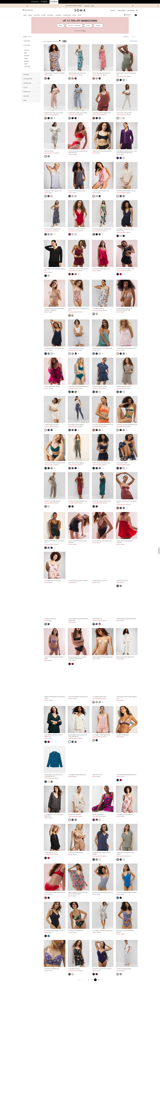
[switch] (64, 41)
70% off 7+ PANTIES (74, 25)
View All (26, 50)
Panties (26, 55)
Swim (26, 64)
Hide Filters (27, 41)
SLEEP (88, 25)
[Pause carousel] (158, 6)
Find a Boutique (131, 10)
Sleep (26, 58)
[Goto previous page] (78, 979)
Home (25, 36)
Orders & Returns (122, 10)
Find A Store (134, 41)
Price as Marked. (78, 30)
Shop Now (90, 5)
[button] (135, 15)
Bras (25, 53)
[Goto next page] (102, 979)
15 (88, 979)
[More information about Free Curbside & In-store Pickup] (60, 41)
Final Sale (27, 66)
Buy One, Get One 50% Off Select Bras (74, 5)
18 (98, 979)
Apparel (26, 61)
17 (95, 979)
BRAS (60, 25)
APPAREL (98, 25)
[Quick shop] (127, 80)
